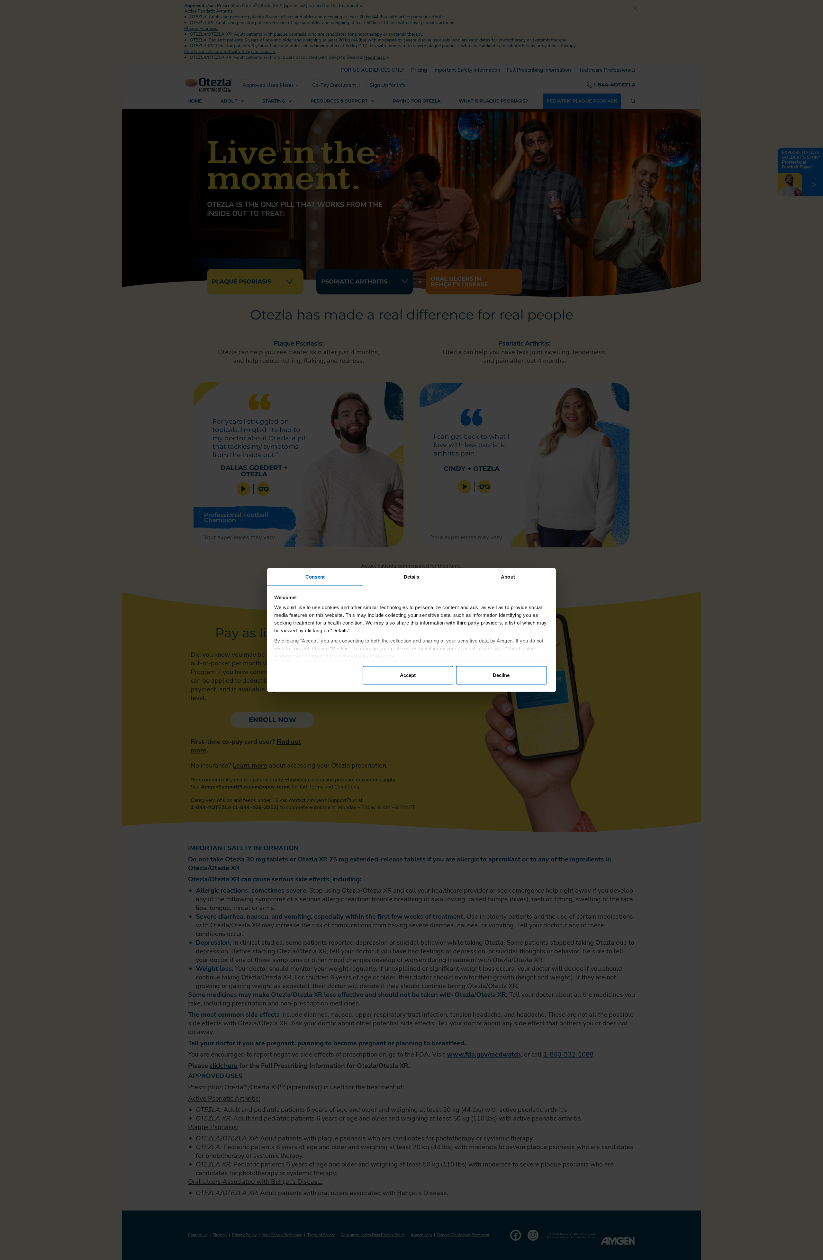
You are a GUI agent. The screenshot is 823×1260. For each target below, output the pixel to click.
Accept (408, 675)
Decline (501, 675)
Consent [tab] (315, 577)
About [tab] (508, 577)
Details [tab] (412, 577)
